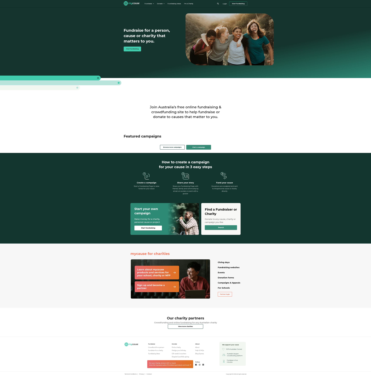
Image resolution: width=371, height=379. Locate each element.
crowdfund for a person (156, 347)
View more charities (185, 326)
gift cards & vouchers (179, 353)
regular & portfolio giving (180, 356)
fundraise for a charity (155, 350)
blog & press (199, 353)
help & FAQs (199, 350)
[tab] (149, 3)
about (197, 347)
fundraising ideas (154, 353)
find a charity (176, 347)
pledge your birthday (179, 350)
